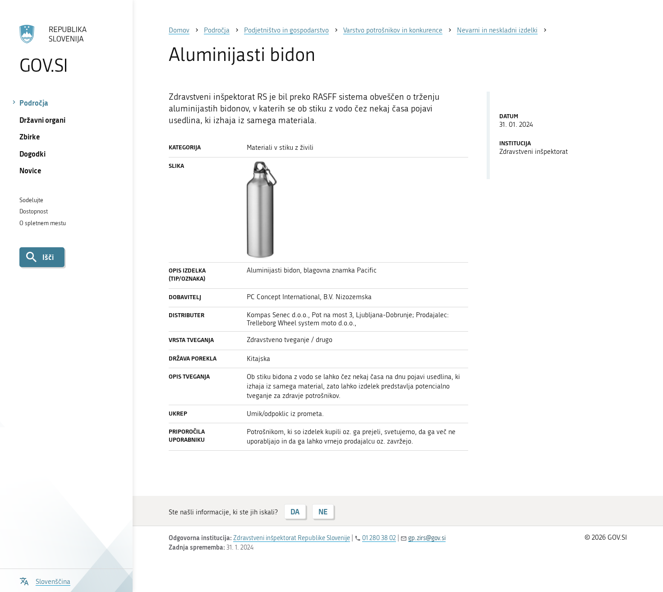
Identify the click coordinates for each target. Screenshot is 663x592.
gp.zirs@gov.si (427, 538)
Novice (30, 170)
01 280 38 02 (379, 538)
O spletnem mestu (42, 223)
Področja (33, 102)
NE (322, 511)
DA (294, 511)
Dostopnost (33, 211)
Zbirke (29, 136)
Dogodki (32, 153)
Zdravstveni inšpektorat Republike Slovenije (291, 538)
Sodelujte (31, 200)
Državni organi (42, 120)
